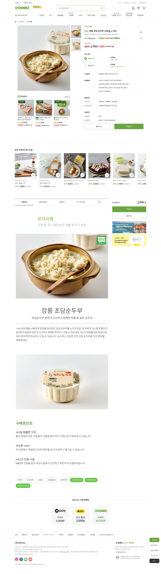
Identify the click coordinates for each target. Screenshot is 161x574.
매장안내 (24, 535)
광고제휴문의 (81, 535)
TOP (153, 561)
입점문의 (70, 535)
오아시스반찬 (24, 486)
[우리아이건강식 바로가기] (37, 8)
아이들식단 (77, 480)
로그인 (120, 3)
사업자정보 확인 (64, 552)
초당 (41, 480)
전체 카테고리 (22, 15)
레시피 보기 (154, 556)
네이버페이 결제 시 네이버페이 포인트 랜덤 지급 (113, 84)
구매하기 (129, 126)
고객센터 (17, 3)
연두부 (64, 480)
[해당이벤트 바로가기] (60, 508)
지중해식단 (92, 480)
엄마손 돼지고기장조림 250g (61, 119)
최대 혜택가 (106, 47)
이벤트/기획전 (27, 3)
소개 (16, 535)
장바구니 (99, 126)
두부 (20, 480)
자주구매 (133, 3)
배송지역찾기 (154, 545)
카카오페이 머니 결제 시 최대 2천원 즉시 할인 (112, 88)
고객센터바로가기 (120, 552)
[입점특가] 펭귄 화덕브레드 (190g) (43, 119)
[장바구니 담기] (33, 175)
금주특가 (21, 22)
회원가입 (126, 3)
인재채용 (92, 535)
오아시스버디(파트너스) (106, 535)
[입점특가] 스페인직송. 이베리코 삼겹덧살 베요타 (25, 119)
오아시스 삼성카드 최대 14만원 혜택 (110, 80)
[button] (70, 107)
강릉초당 (52, 480)
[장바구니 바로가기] (143, 8)
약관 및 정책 (35, 535)
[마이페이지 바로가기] (133, 8)
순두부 (30, 480)
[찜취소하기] (141, 38)
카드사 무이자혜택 (104, 91)
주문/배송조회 (142, 3)
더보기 (67, 97)
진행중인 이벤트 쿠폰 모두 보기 (108, 74)
